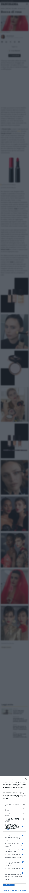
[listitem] (14, 805)
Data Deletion (6, 890)
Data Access (14, 890)
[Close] (26, 779)
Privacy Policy (23, 890)
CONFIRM (9, 884)
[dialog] (14, 834)
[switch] (23, 808)
